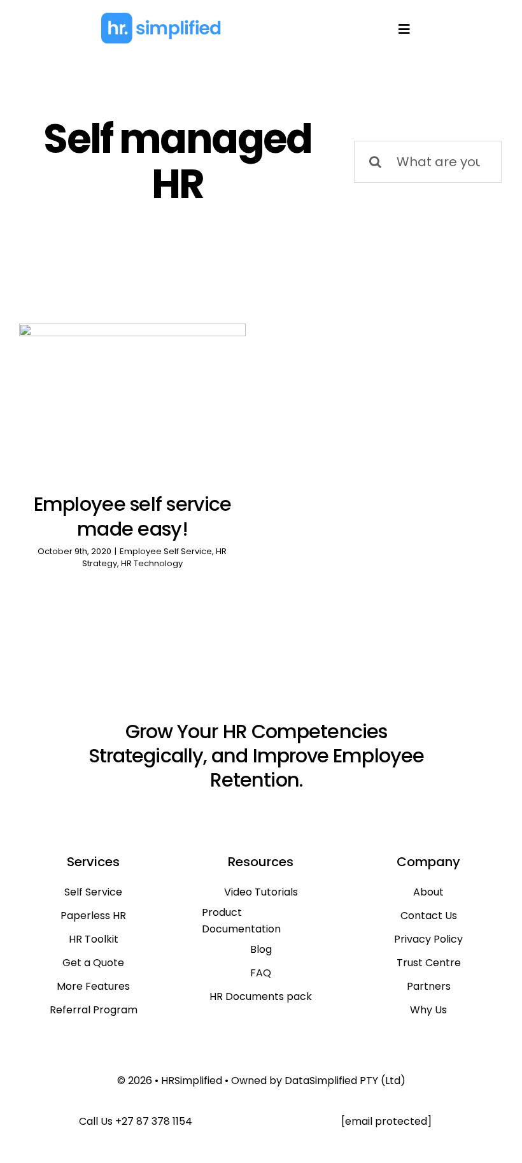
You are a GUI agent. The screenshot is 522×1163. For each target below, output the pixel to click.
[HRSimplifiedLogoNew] (161, 18)
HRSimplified (191, 1080)
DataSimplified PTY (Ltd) (345, 1080)
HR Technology (152, 563)
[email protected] (386, 1121)
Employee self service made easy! (133, 516)
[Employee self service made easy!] (132, 399)
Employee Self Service (166, 551)
